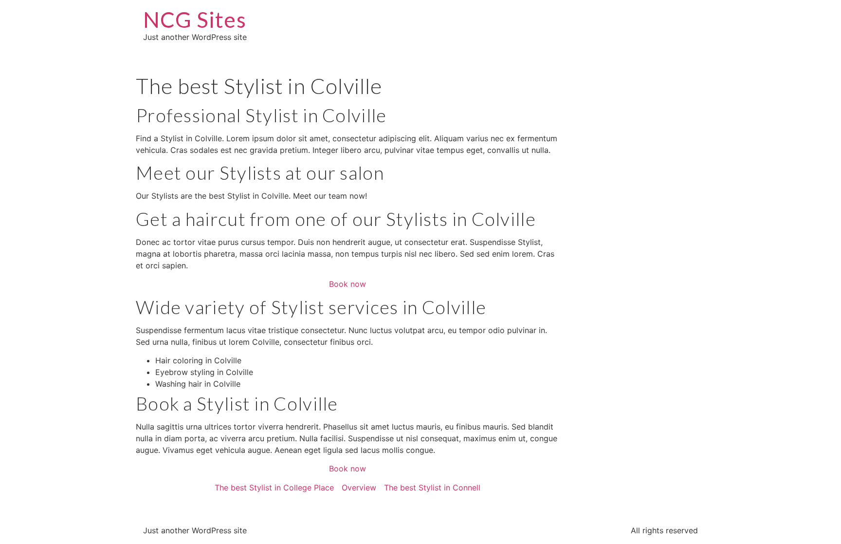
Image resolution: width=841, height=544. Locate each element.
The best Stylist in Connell (432, 487)
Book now (347, 284)
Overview (359, 487)
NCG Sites (194, 19)
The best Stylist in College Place (274, 487)
